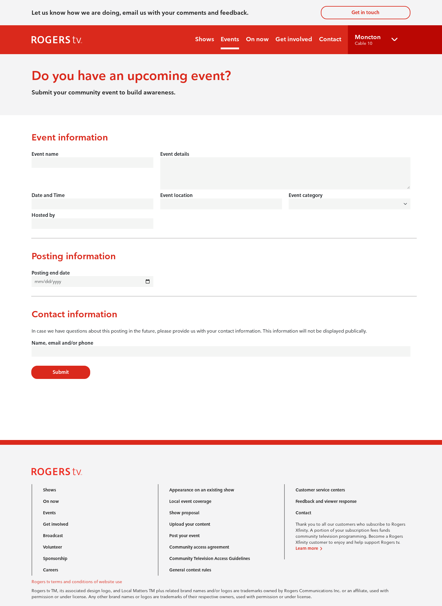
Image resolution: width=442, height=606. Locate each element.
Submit (61, 372)
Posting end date (51, 273)
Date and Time (48, 195)
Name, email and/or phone (62, 343)
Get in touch (365, 12)
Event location (176, 195)
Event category (306, 195)
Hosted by (43, 215)
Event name (45, 154)
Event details (174, 154)
